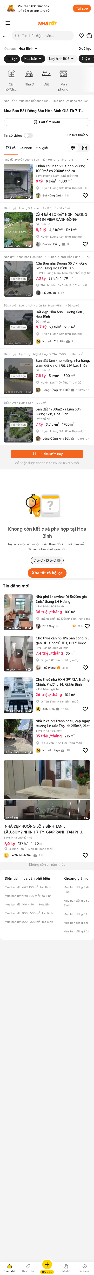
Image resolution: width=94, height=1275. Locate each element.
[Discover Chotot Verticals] (8, 23)
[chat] (89, 35)
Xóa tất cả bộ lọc (47, 572)
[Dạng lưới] (84, 147)
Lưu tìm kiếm (49, 122)
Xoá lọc (85, 48)
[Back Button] (4, 35)
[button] (4, 8)
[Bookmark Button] (34, 454)
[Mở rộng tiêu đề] (88, 160)
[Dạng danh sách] (73, 147)
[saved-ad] (81, 35)
